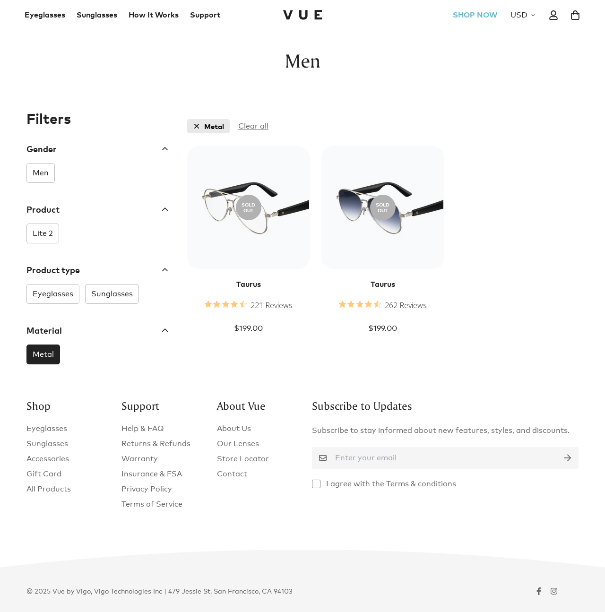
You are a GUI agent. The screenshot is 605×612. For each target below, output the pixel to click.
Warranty (139, 458)
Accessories (47, 458)
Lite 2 (43, 233)
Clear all (253, 125)
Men (41, 172)
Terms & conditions (421, 483)
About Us (234, 428)
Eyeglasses (45, 14)
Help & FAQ (142, 428)
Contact (232, 473)
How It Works (154, 14)
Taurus (248, 284)
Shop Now (475, 14)
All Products (48, 488)
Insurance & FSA (151, 473)
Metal (43, 354)
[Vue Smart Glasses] (302, 15)
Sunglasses (97, 14)
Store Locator (243, 458)
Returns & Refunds (155, 443)
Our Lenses (238, 443)
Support (205, 14)
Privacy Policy (146, 488)
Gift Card (43, 473)
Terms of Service (151, 504)
